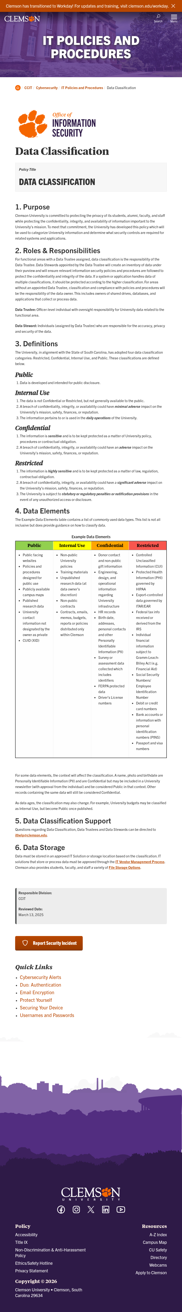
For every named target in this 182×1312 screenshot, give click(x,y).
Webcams (158, 1265)
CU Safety (158, 1249)
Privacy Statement (31, 1270)
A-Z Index (158, 1234)
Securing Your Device (41, 1007)
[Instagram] (76, 1211)
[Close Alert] (173, 6)
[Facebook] (61, 1211)
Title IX (21, 1242)
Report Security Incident (55, 943)
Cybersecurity (47, 87)
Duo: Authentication (40, 985)
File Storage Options (124, 867)
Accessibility (26, 1234)
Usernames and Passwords (47, 1015)
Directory (158, 1257)
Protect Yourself (36, 1000)
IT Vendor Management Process (139, 861)
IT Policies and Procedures (82, 87)
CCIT (28, 87)
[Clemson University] (22, 20)
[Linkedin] (105, 1211)
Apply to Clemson (151, 1272)
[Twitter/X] (91, 1212)
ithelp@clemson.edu (31, 835)
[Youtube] (121, 1211)
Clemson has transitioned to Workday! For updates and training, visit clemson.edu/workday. (87, 6)
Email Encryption (37, 992)
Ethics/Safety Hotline (34, 1263)
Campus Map (155, 1242)
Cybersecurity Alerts (40, 977)
